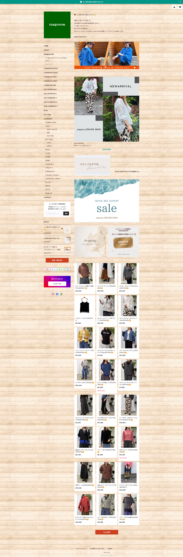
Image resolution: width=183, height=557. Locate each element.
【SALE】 (47, 189)
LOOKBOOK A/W (50, 85)
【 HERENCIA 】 (50, 171)
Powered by (105, 555)
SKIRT (49, 143)
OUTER (47, 153)
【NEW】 (47, 186)
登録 (66, 213)
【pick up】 (48, 193)
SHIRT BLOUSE (52, 129)
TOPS (47, 126)
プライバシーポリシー (81, 548)
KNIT (48, 132)
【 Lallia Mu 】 (49, 164)
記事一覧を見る (57, 260)
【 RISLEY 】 (49, 168)
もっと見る (106, 532)
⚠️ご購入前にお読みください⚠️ (86, 15)
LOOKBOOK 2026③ (51, 68)
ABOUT (46, 50)
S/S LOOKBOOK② (50, 93)
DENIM (47, 160)
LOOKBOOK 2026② (51, 72)
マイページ (48, 64)
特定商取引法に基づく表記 (97, 548)
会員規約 (110, 548)
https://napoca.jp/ (80, 36)
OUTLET (48, 182)
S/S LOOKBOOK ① (50, 98)
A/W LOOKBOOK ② (51, 102)
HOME (46, 46)
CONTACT (47, 197)
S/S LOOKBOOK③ (50, 89)
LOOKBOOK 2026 (50, 77)
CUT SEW (50, 136)
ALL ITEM (47, 114)
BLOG (46, 110)
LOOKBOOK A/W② (50, 81)
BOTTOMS (49, 139)
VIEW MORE (106, 149)
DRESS (47, 149)
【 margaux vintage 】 (52, 175)
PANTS (49, 146)
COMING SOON (50, 122)
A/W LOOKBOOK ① (51, 106)
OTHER (47, 157)
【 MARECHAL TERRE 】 (52, 178)
